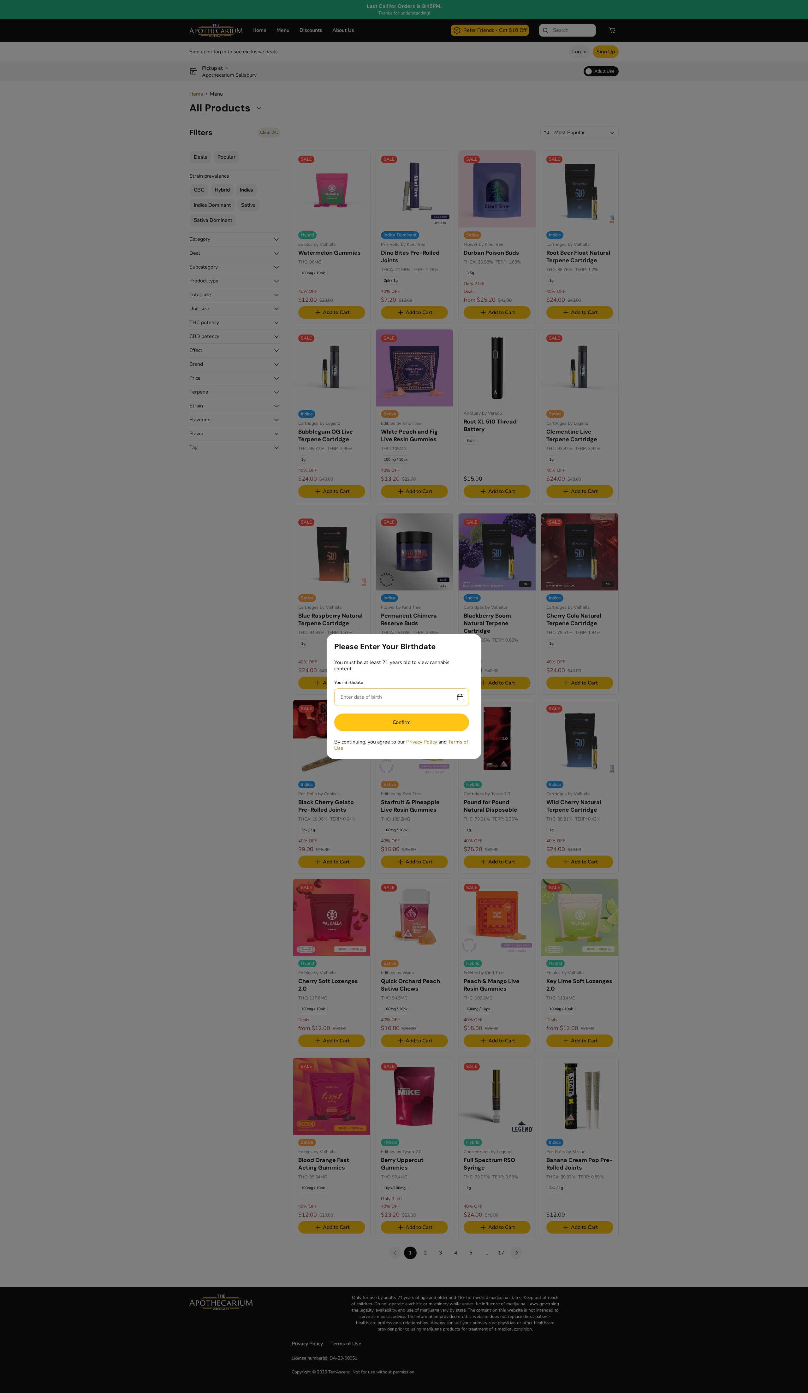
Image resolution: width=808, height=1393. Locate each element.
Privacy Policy (421, 741)
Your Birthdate (348, 682)
